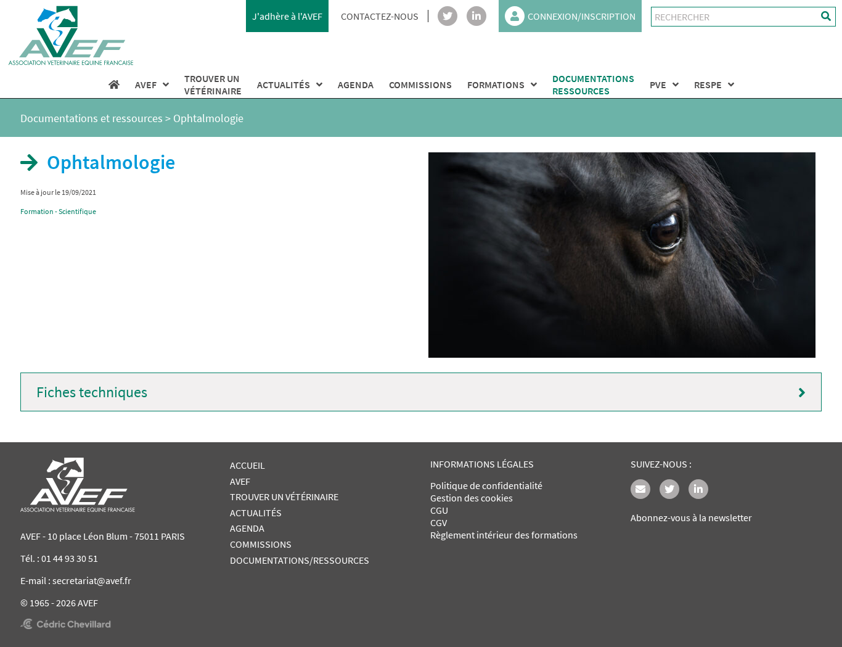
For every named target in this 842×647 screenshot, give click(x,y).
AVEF (146, 84)
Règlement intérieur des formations (504, 535)
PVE (658, 84)
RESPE (708, 84)
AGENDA (356, 84)
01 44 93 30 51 (69, 558)
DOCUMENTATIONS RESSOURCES (593, 84)
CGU (439, 510)
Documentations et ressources (91, 118)
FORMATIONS (496, 84)
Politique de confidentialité (486, 485)
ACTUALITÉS (283, 84)
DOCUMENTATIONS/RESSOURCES (299, 560)
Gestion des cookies (471, 498)
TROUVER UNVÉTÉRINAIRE (213, 84)
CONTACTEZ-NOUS (380, 16)
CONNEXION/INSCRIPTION (582, 16)
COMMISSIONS (420, 84)
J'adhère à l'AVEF (287, 16)
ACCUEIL (247, 465)
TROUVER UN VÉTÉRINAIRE (284, 496)
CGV (438, 522)
